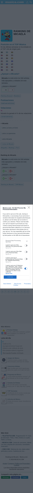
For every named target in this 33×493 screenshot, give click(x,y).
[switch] (25, 245)
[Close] (29, 208)
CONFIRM (10, 277)
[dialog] (16, 246)
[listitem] (16, 241)
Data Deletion (7, 283)
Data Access (17, 283)
